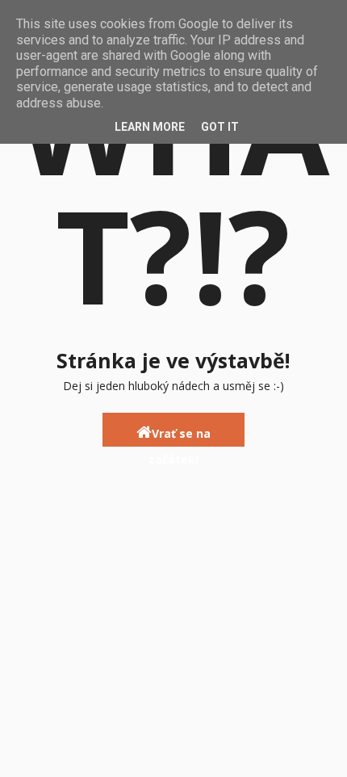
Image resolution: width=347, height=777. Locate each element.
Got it (220, 126)
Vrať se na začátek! (179, 436)
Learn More (150, 126)
